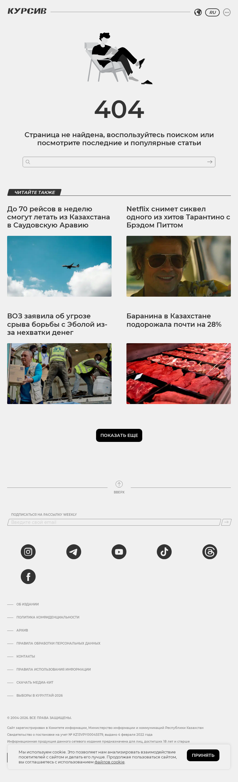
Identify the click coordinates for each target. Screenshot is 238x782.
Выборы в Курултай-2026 (39, 696)
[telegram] (73, 551)
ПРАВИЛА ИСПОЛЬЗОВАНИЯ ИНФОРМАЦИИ (53, 670)
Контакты (25, 656)
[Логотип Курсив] (27, 11)
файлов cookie (110, 761)
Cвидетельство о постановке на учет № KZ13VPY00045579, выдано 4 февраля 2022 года (79, 735)
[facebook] (28, 576)
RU (212, 12)
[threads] (209, 551)
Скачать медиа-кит (34, 683)
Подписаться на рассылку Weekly (44, 515)
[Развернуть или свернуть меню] (227, 12)
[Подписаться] (226, 522)
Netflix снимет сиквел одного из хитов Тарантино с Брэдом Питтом (178, 217)
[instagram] (28, 551)
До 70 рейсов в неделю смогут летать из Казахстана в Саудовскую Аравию (58, 217)
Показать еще (119, 435)
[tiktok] (164, 551)
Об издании (27, 604)
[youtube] (119, 551)
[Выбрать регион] (198, 12)
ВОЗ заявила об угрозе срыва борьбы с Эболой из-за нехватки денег (57, 324)
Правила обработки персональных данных (58, 643)
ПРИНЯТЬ (203, 755)
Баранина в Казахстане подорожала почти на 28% (174, 320)
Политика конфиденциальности (47, 617)
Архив (22, 630)
